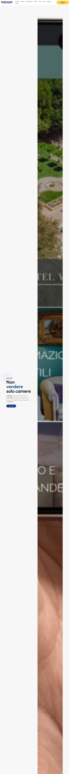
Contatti (16, 3)
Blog (44, 1)
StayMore (17, 1)
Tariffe (35, 1)
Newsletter (49, 1)
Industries (23, 1)
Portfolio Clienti (29, 1)
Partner (40, 1)
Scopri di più (11, 406)
